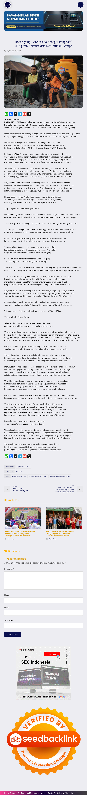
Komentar (9, 569)
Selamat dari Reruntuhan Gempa (60, 476)
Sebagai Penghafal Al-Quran (38, 476)
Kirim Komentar (13, 634)
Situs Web (8, 620)
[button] (80, 5)
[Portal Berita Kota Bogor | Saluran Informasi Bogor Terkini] (7, 4)
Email (6, 607)
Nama (6, 595)
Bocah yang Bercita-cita (19, 476)
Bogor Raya (19, 471)
